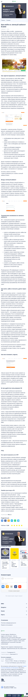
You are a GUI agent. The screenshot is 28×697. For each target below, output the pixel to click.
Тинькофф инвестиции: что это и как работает (5, 565)
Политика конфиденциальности (8, 622)
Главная (3, 20)
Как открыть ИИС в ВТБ (23, 564)
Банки (3, 611)
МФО (2, 603)
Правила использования (7, 625)
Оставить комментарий (14, 591)
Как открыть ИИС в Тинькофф (14, 564)
